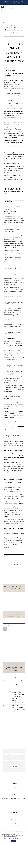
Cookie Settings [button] (6, 840)
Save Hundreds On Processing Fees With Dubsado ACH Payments (18, 684)
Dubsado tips (14, 25)
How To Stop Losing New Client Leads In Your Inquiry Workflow (18, 707)
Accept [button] (13, 840)
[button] (2, 7)
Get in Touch (17, 2)
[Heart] (16, 812)
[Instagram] (12, 812)
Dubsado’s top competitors (10, 503)
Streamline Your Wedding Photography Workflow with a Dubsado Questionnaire (18, 696)
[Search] (5, 629)
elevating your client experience (12, 464)
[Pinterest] (14, 812)
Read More (13, 836)
